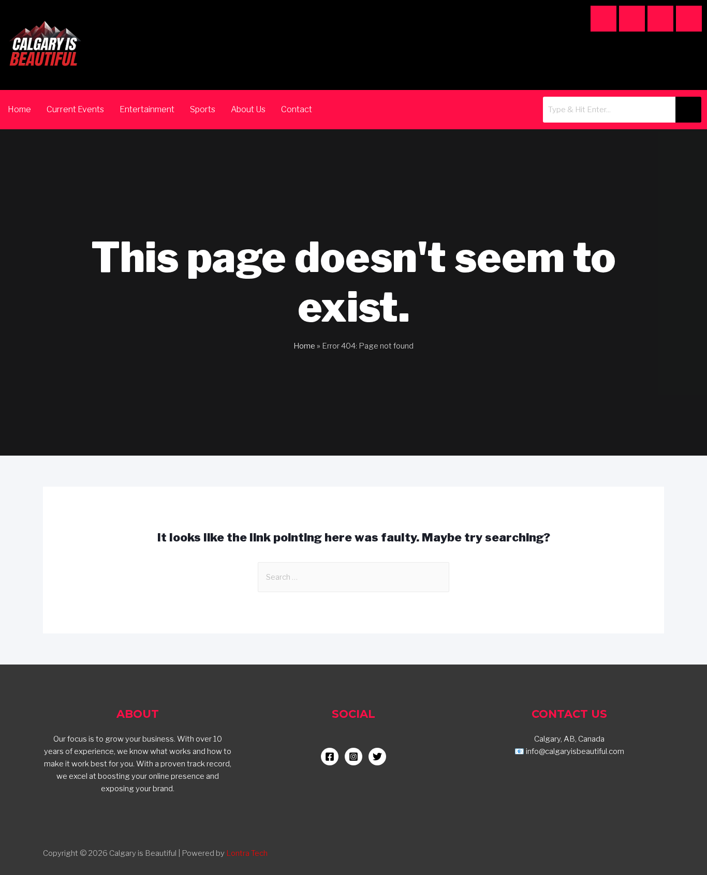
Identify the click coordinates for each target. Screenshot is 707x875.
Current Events (75, 109)
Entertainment (147, 109)
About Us (248, 109)
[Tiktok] (660, 19)
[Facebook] (632, 19)
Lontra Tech (247, 853)
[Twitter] (689, 19)
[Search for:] (353, 577)
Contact (296, 109)
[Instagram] (603, 19)
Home (19, 109)
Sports (202, 109)
